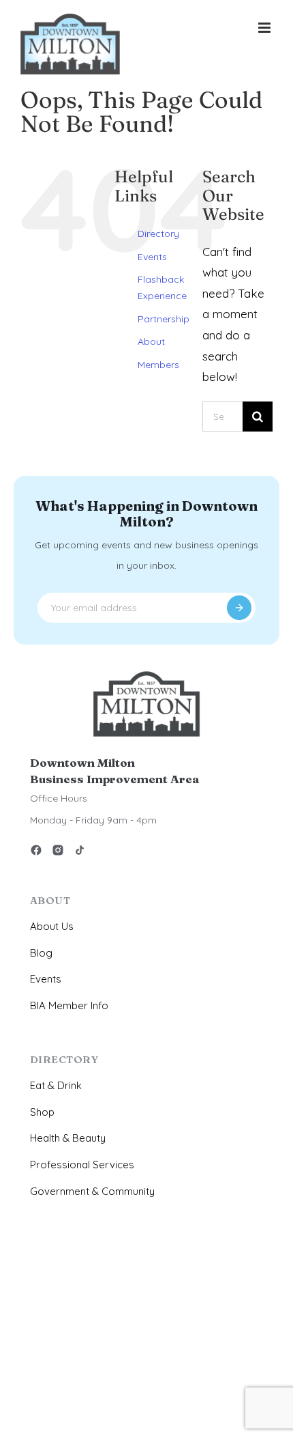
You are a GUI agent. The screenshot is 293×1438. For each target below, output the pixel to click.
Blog (41, 952)
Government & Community (92, 1191)
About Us (52, 926)
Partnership (163, 319)
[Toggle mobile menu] (265, 27)
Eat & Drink (56, 1085)
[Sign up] (239, 607)
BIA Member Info (69, 1005)
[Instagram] (58, 852)
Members (158, 364)
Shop (42, 1111)
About (151, 341)
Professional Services (82, 1164)
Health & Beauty (68, 1137)
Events (152, 257)
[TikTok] (80, 852)
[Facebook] (36, 852)
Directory (158, 233)
